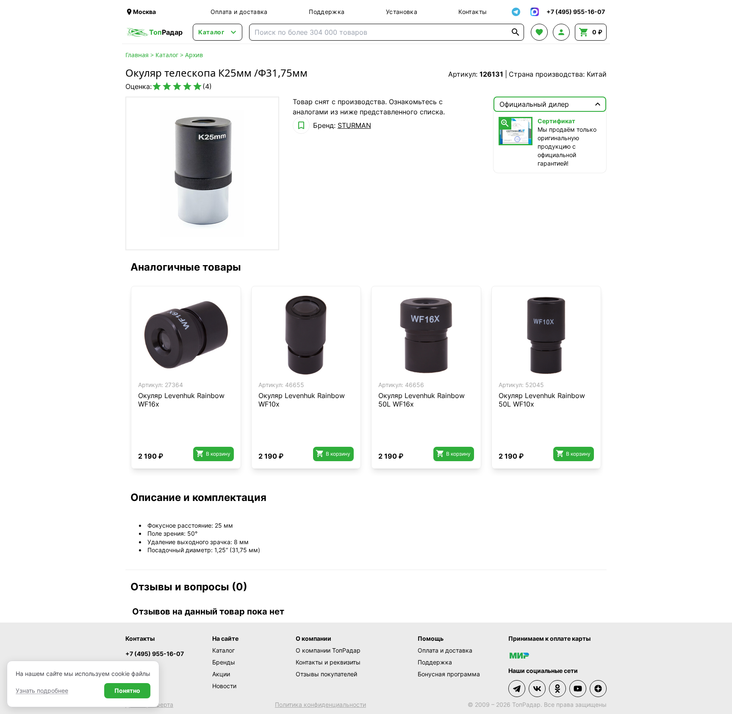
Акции (221, 674)
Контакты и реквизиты (328, 662)
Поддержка (326, 11)
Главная (137, 55)
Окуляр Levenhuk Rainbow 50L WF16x (421, 399)
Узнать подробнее (42, 690)
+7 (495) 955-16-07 (154, 653)
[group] (202, 173)
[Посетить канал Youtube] (577, 688)
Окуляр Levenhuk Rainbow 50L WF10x (542, 399)
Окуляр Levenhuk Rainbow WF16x (181, 399)
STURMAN (354, 125)
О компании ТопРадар (328, 650)
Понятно (127, 690)
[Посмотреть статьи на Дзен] (598, 688)
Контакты (472, 11)
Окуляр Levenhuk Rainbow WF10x (301, 399)
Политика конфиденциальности (320, 704)
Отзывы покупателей (326, 674)
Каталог (166, 55)
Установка (401, 11)
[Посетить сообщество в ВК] (537, 688)
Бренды (223, 662)
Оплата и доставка (239, 11)
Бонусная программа (449, 674)
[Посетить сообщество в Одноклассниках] (557, 688)
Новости (224, 685)
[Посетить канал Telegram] (516, 688)
